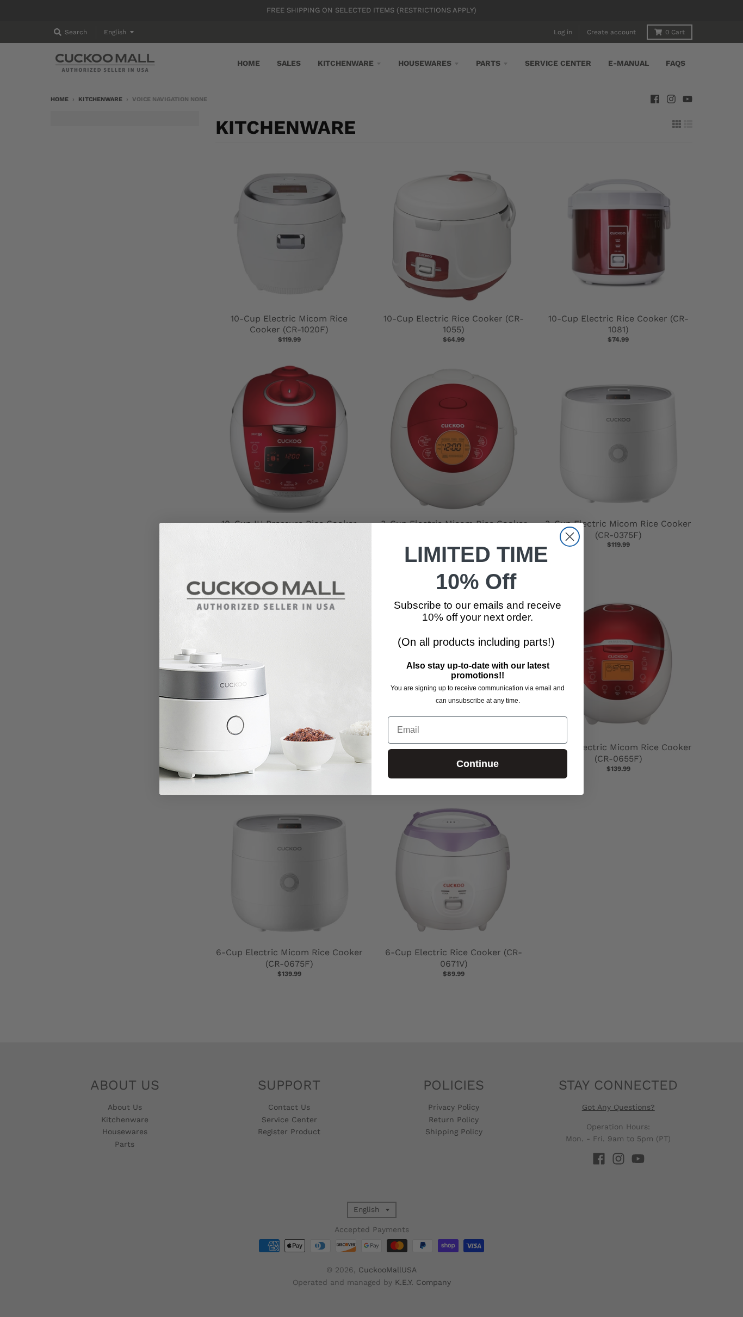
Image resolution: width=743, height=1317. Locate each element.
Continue (477, 763)
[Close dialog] (569, 536)
